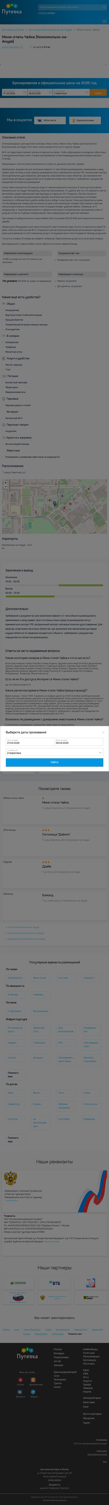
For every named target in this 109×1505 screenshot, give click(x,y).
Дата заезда (12, 740)
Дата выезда (61, 740)
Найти (54, 762)
